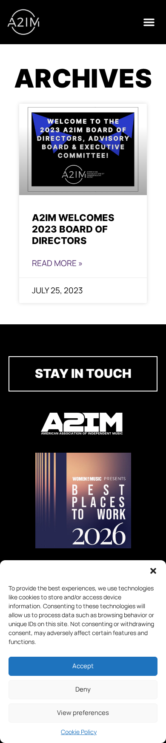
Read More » (57, 263)
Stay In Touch (83, 373)
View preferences (83, 712)
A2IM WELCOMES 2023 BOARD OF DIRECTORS (73, 229)
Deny (83, 689)
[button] (153, 571)
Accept (83, 665)
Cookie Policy (79, 732)
